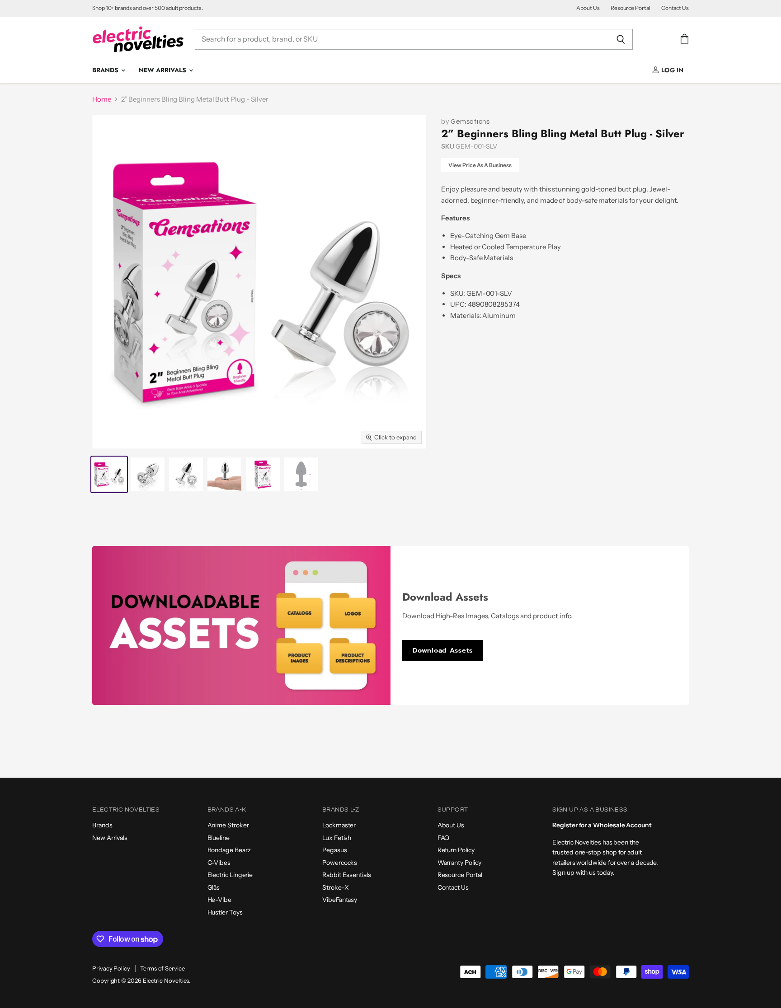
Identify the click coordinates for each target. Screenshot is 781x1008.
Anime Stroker (228, 825)
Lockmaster (339, 825)
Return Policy (456, 850)
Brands (106, 70)
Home (101, 99)
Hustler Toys (225, 912)
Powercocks (339, 863)
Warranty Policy (459, 863)
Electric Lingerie (230, 875)
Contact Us (675, 8)
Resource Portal (630, 8)
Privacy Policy (111, 968)
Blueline (218, 838)
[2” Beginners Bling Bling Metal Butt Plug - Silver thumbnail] (109, 474)
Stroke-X (335, 887)
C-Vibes (219, 863)
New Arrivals (163, 70)
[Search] (621, 39)
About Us (587, 8)
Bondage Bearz (229, 850)
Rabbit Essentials (346, 875)
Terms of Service (162, 968)
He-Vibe (219, 900)
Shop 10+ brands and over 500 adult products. (147, 8)
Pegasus (334, 850)
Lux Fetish (336, 838)
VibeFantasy (339, 900)
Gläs (213, 887)
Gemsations (470, 121)
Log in (671, 70)
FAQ (444, 838)
